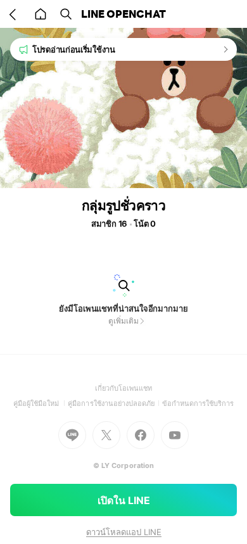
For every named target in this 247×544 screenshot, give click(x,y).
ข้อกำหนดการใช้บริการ (198, 403)
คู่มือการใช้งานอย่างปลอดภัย (115, 403)
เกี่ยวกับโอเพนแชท (124, 388)
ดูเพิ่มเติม (123, 321)
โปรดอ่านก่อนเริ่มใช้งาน (73, 49)
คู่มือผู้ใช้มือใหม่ (40, 403)
